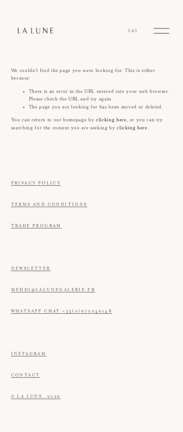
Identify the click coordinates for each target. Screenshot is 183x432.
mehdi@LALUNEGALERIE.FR (53, 289)
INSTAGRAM (29, 353)
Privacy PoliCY (36, 183)
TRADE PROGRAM (36, 225)
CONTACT (25, 375)
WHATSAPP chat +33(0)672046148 (61, 311)
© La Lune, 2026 (36, 396)
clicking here (111, 119)
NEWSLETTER (31, 268)
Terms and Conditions (49, 204)
